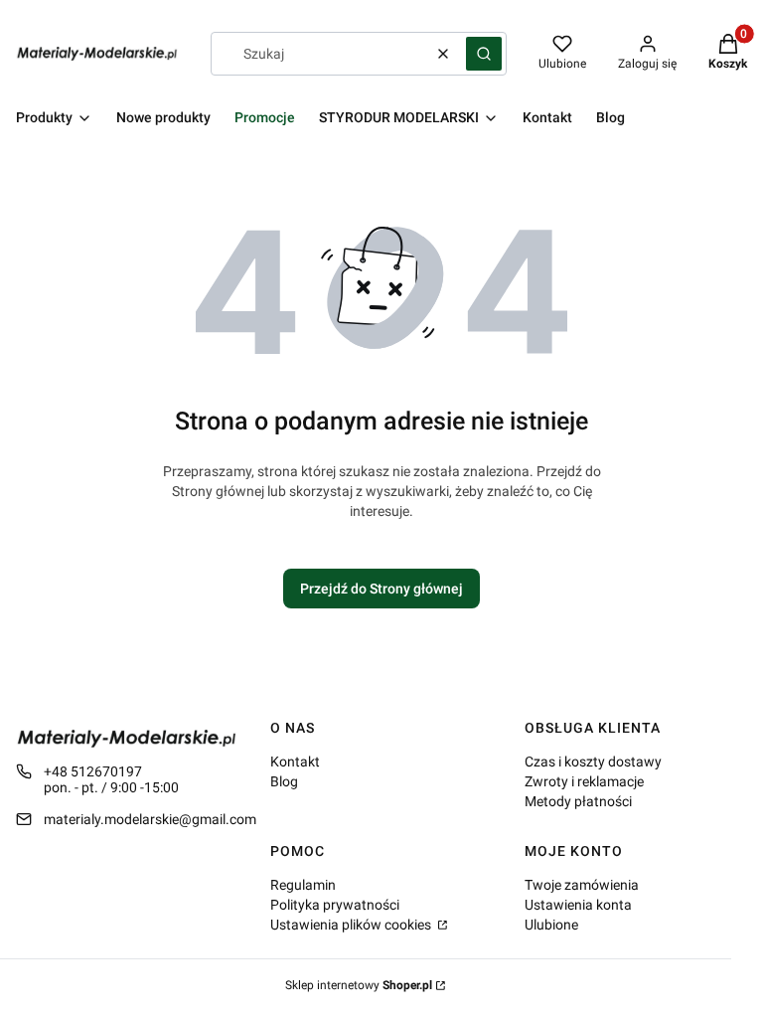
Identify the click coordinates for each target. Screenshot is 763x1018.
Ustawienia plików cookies (352, 925)
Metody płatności (578, 801)
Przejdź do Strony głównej (381, 588)
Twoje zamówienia (582, 885)
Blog (284, 781)
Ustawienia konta (578, 905)
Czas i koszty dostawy (593, 761)
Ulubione (551, 925)
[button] (484, 54)
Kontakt (295, 761)
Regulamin (303, 885)
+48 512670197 (93, 771)
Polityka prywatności (334, 905)
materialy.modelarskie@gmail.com (150, 819)
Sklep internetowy (358, 985)
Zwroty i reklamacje (584, 781)
